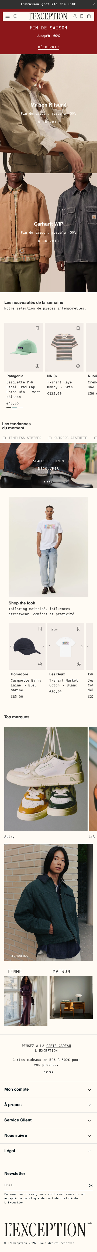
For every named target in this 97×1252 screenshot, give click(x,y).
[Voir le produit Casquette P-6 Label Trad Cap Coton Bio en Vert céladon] (14, 408)
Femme (15, 971)
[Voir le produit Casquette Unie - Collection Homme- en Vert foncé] (8, 408)
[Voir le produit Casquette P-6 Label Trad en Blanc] (20, 408)
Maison (61, 971)
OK (91, 1186)
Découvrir (48, 47)
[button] (93, 4)
